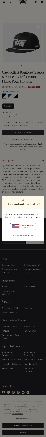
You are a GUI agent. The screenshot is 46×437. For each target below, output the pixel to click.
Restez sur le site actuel (23, 235)
